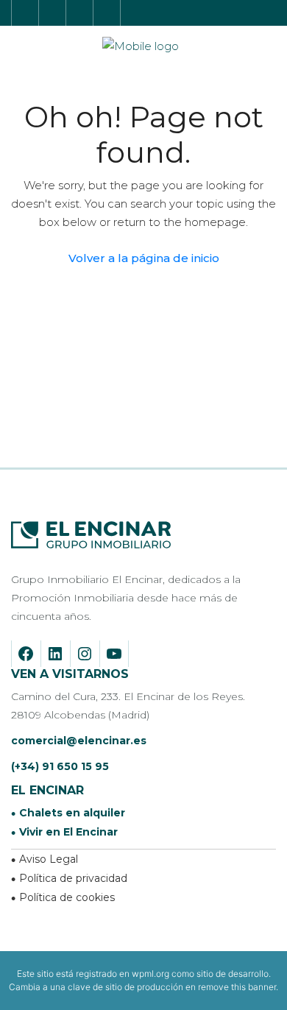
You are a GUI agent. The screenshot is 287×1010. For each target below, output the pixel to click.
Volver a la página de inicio (143, 258)
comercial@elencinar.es (78, 740)
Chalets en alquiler (72, 812)
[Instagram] (81, 654)
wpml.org (150, 973)
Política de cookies (67, 897)
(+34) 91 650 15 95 (60, 766)
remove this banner (237, 986)
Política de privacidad (73, 878)
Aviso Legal (48, 859)
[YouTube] (110, 654)
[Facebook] (22, 654)
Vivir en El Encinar (68, 831)
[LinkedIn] (51, 654)
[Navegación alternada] (269, 12)
